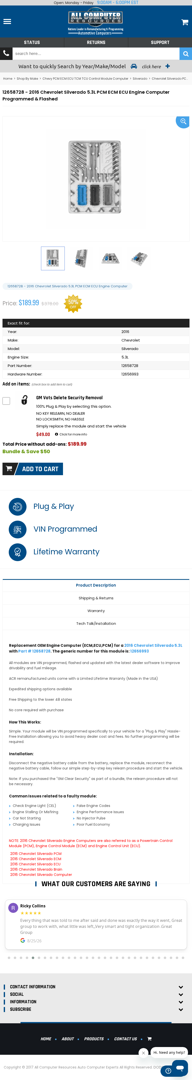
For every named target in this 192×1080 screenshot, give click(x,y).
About (68, 1039)
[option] (96, 178)
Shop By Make (27, 78)
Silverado (140, 78)
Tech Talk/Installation (96, 623)
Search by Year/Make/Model (90, 66)
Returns (96, 42)
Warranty (96, 610)
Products (94, 1039)
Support (160, 42)
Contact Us (125, 1039)
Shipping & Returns (96, 598)
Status (32, 42)
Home (7, 78)
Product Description (96, 585)
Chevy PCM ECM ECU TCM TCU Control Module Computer (85, 78)
